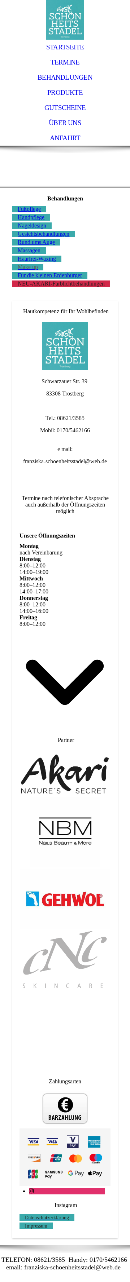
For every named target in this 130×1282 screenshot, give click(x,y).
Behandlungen (65, 77)
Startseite (65, 47)
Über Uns (65, 123)
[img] (65, 20)
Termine (65, 62)
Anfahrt (65, 138)
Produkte (65, 92)
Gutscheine (65, 107)
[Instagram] (31, 1191)
